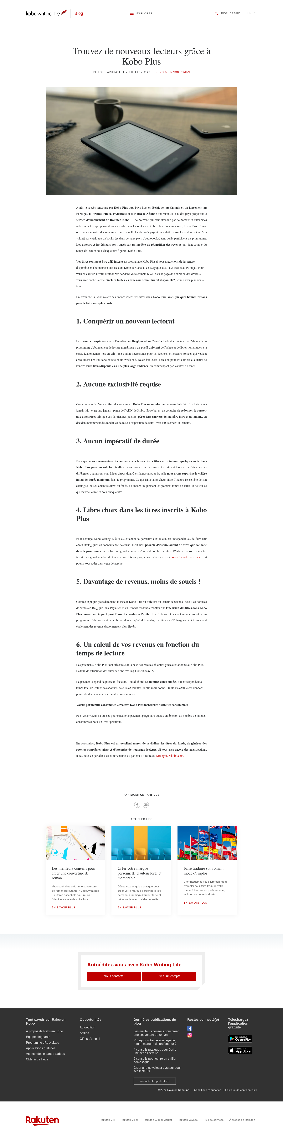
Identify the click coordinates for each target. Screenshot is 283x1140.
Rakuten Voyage (188, 1119)
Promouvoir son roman (172, 72)
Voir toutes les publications (155, 1081)
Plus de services (214, 1119)
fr (250, 13)
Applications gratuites (40, 1048)
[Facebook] (204, 1028)
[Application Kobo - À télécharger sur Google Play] (240, 1038)
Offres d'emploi (90, 1038)
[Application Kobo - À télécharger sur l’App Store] (242, 1050)
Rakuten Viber (129, 1119)
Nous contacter (114, 976)
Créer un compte (169, 976)
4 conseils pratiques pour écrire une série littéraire (155, 1051)
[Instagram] (204, 1035)
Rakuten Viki (107, 1119)
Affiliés (84, 1033)
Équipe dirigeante (38, 1036)
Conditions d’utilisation (207, 1090)
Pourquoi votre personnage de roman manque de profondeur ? (155, 1042)
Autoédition (87, 1027)
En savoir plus (63, 907)
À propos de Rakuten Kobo (44, 1031)
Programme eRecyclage (42, 1042)
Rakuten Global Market (158, 1119)
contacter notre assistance (186, 557)
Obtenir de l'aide (37, 1059)
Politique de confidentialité (241, 1090)
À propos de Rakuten (242, 1119)
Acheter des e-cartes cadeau (45, 1053)
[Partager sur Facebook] (137, 805)
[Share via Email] (146, 805)
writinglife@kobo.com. (170, 756)
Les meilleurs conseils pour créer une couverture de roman (156, 1033)
